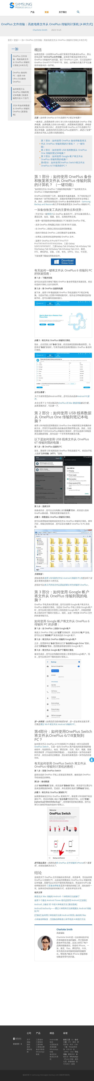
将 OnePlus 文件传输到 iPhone (69, 862)
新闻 (73, 1064)
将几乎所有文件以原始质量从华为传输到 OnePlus (66, 584)
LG (72, 1039)
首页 (10, 40)
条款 (28, 1047)
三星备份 (39, 1039)
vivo (71, 1052)
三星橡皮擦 (40, 1047)
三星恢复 (39, 1042)
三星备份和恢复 (53, 885)
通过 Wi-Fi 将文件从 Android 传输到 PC (57, 724)
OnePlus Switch (41, 746)
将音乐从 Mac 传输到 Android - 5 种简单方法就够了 (57, 896)
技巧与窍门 (70, 1062)
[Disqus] (63, 994)
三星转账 (39, 1044)
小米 (76, 1044)
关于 (28, 1039)
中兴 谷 (69, 1049)
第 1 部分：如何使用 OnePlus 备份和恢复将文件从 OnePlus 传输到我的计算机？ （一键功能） (63, 143)
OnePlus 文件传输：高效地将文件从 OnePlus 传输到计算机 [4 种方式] (21, 61)
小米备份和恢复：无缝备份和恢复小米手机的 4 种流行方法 (59, 919)
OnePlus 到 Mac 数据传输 (69, 403)
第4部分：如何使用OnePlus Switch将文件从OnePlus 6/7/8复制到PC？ (63, 164)
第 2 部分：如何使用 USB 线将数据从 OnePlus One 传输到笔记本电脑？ (64, 151)
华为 (71, 1044)
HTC (69, 1042)
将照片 (50, 214)
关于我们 (63, 12)
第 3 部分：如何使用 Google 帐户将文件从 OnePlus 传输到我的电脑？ (62, 158)
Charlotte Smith (40, 30)
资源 (47, 12)
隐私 (28, 1044)
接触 (28, 1042)
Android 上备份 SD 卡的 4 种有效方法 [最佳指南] (55, 904)
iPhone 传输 (68, 1059)
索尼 (74, 1042)
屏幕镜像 (53, 1047)
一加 (22, 40)
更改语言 (16, 1044)
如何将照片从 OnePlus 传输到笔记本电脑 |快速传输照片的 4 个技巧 (21, 93)
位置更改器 (54, 1044)
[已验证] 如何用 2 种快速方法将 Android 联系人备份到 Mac (60, 915)
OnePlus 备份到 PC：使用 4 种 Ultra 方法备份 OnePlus (20, 77)
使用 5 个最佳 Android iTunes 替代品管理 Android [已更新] (60, 900)
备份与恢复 (40, 1049)
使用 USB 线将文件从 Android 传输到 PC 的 (63, 578)
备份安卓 (53, 1054)
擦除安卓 (71, 1054)
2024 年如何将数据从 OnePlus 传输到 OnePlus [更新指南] (21, 110)
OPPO (66, 1052)
